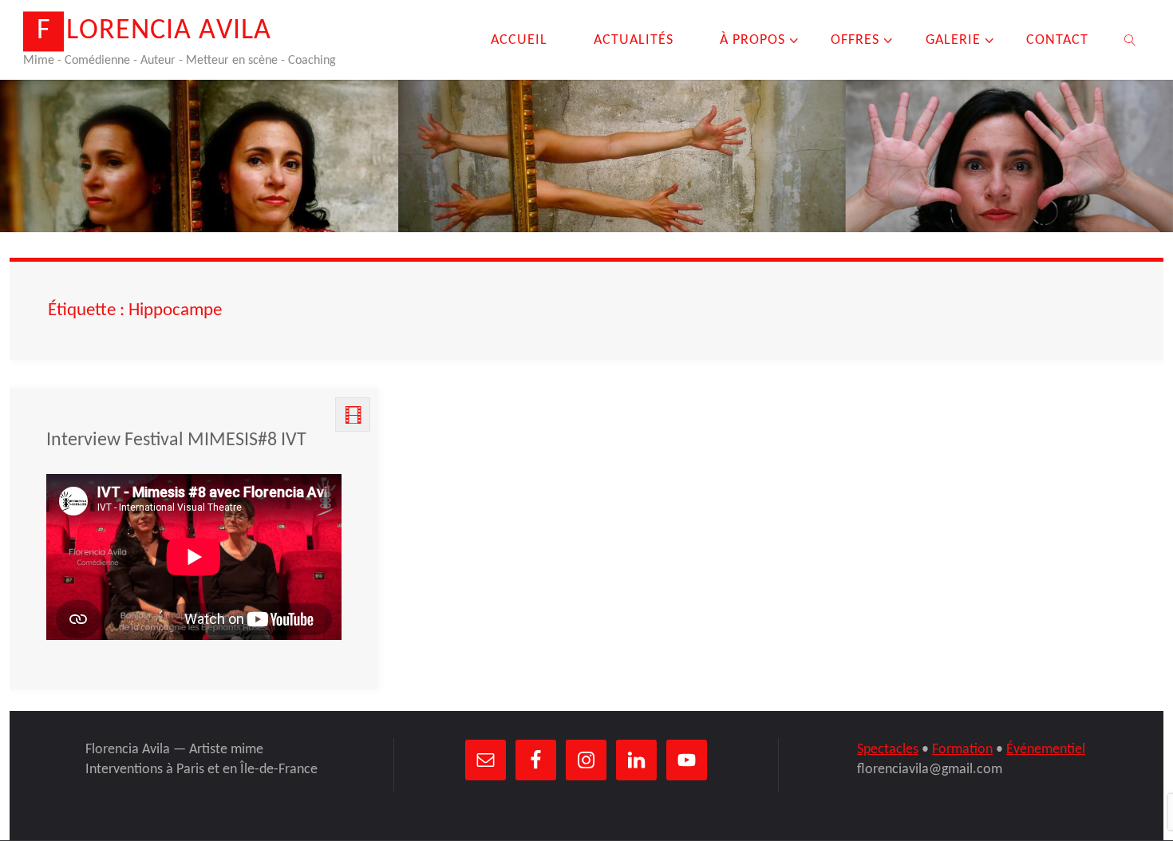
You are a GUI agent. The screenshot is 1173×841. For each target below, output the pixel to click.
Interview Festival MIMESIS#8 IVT (176, 440)
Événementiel (1045, 749)
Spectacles (887, 749)
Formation (962, 749)
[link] (1130, 40)
